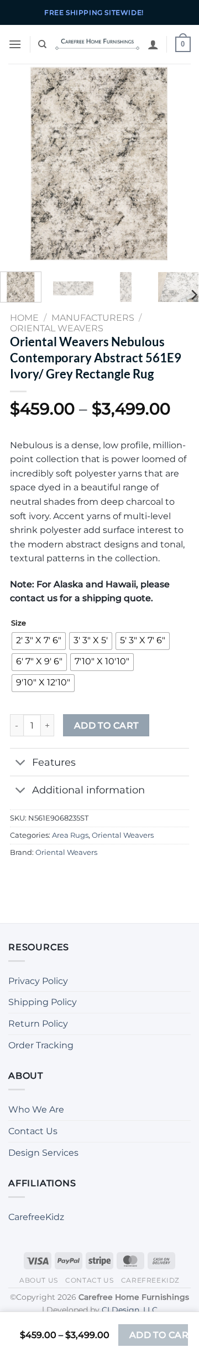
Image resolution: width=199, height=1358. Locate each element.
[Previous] (18, 163)
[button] (15, 44)
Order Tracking (41, 1045)
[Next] (181, 163)
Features (54, 762)
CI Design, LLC (130, 1310)
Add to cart (106, 725)
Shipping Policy (42, 1002)
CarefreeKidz (36, 1217)
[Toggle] (21, 763)
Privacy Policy (38, 981)
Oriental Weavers (123, 835)
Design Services (43, 1152)
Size (18, 623)
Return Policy (38, 1023)
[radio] (38, 641)
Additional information (88, 790)
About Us (38, 1280)
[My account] (153, 44)
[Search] (42, 44)
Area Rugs (70, 835)
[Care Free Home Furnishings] (97, 44)
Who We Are (36, 1109)
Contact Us (32, 1131)
